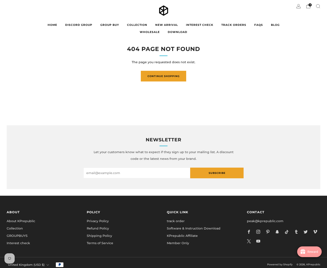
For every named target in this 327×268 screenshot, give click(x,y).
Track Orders (233, 24)
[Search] (318, 6)
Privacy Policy (98, 221)
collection (137, 24)
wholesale (150, 32)
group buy (109, 24)
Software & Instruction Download (193, 228)
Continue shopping (163, 76)
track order (176, 221)
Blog (275, 24)
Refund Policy (98, 228)
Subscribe (217, 173)
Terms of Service (100, 243)
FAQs (258, 24)
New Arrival (166, 24)
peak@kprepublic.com (265, 221)
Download (177, 32)
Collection (15, 228)
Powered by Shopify (280, 264)
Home (52, 24)
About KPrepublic (21, 221)
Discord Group (78, 24)
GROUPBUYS (17, 236)
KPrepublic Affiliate (182, 236)
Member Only (178, 243)
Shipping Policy (99, 236)
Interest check (199, 24)
